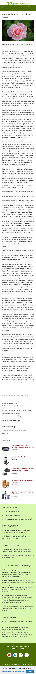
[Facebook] (15, 655)
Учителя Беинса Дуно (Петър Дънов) (14, 405)
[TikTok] (26, 655)
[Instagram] (21, 655)
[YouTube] (9, 655)
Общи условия (28, 664)
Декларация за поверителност (12, 664)
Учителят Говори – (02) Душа (13, 416)
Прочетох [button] (30, 671)
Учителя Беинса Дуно (10, 403)
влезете (11, 431)
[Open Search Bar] (33, 6)
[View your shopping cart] (29, 6)
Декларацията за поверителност (13, 671)
